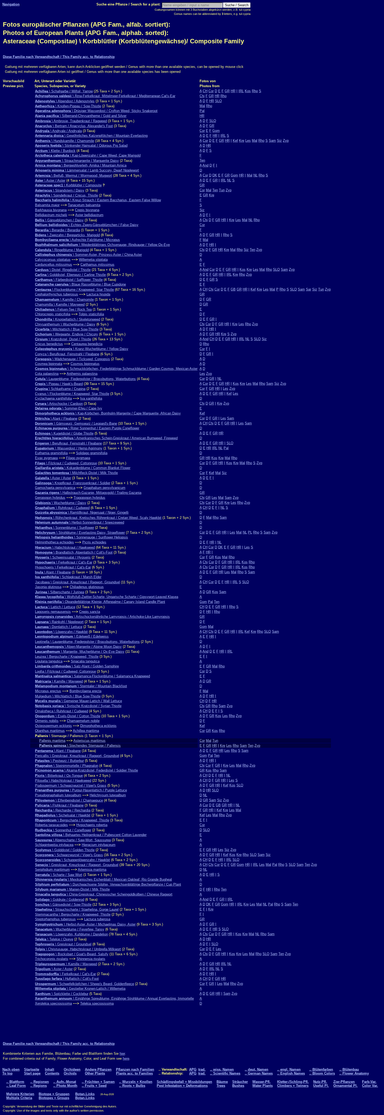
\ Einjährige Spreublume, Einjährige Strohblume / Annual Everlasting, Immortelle (114, 998)
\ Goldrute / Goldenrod (59, 900)
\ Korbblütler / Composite (68, 185)
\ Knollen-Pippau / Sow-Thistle (68, 106)
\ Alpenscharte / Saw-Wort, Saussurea (73, 840)
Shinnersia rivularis (91, 959)
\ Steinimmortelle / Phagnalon (66, 766)
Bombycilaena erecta (85, 691)
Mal (202, 106)
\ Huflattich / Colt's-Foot (67, 979)
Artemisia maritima (92, 869)
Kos (248, 91)
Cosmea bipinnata (48, 364)
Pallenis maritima (52, 741)
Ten (202, 160)
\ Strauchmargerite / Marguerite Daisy (77, 161)
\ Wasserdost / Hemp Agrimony (68, 448)
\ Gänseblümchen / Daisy (59, 220)
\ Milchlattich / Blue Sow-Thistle (66, 329)
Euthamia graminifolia (51, 453)
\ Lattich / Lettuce (55, 607)
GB (233, 289)
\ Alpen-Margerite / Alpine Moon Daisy (78, 647)
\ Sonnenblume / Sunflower (64, 528)
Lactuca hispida (98, 294)
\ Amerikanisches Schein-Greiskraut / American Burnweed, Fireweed (106, 438)
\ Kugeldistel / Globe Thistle (64, 433)
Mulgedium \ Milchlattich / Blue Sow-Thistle (68, 696)
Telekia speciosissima (97, 1003)
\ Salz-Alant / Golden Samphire (77, 666)
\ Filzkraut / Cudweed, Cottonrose (66, 463)
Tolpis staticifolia (91, 314)
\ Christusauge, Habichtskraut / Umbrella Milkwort (78, 949)
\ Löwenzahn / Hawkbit (61, 632)
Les (248, 141)
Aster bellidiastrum (89, 215)
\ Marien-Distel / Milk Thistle (72, 889)
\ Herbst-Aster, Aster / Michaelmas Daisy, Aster (85, 924)
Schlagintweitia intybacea (54, 845)
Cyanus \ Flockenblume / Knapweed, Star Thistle (72, 394)
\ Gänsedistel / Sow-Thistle (63, 904)
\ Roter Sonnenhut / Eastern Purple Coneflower (87, 428)
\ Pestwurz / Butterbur (59, 761)
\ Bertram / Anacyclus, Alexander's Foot (74, 126)
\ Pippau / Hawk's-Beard (59, 384)
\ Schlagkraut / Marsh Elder (68, 577)
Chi (202, 96)
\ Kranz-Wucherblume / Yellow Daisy (81, 349)
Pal (202, 111)
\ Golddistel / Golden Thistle (65, 850)
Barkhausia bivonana (51, 210)
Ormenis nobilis (47, 721)
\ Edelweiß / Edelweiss (72, 636)
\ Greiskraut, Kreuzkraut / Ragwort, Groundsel (76, 865)
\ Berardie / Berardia (57, 230)
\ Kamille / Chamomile (64, 299)
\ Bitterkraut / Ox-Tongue (59, 776)
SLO (218, 101)
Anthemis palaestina (82, 374)
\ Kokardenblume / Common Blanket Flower (82, 468)
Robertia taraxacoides (51, 825)
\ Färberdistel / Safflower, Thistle (69, 280)
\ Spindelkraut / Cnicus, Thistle (66, 195)
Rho (255, 91)
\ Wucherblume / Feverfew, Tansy (69, 929)
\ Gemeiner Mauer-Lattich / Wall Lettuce (78, 701)
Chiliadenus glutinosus (87, 587)
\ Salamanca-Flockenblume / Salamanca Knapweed (92, 676)
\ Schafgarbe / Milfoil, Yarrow (64, 91)
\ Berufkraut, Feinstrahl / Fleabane (68, 443)
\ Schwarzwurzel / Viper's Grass (69, 855)
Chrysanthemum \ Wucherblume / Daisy (65, 324)
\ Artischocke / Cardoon (59, 404)
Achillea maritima (86, 731)
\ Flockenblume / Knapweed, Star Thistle (74, 290)
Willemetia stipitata (93, 260)
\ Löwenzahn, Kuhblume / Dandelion (71, 934)
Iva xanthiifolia (91, 398)
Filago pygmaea (78, 458)
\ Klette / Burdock (55, 151)
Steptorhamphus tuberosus (55, 919)
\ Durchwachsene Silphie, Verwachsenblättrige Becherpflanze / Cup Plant (108, 884)
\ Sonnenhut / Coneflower (63, 830)
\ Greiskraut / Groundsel (63, 944)
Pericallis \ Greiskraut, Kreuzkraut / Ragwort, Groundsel (77, 756)
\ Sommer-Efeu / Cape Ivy (68, 408)
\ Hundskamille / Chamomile (64, 141)
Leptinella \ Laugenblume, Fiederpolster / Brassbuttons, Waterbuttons (87, 642)
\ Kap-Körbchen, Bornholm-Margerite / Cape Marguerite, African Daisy (108, 413)
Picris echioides (94, 542)
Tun (222, 190)
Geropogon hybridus (50, 498)
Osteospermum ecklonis (53, 726)
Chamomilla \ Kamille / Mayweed (60, 304)
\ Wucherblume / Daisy (60, 503)
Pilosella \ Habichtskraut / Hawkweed (63, 780)
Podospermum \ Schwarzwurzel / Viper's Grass (70, 785)
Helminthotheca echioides (54, 542)
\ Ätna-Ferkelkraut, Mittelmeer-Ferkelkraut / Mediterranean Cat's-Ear (105, 96)
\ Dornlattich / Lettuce (58, 627)
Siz (279, 141)
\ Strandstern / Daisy (59, 190)
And (205, 165)
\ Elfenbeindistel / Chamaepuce (69, 800)
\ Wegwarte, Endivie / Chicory (66, 334)
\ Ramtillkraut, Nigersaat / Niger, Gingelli (82, 512)
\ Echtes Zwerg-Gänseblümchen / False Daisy (86, 225)
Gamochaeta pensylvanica (55, 488)
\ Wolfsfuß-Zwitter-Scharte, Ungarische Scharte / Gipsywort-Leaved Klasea (106, 597)
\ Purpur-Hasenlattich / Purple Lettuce (81, 790)
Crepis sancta (89, 612)
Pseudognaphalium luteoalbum (58, 795)
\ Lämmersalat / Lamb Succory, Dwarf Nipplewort (87, 170)
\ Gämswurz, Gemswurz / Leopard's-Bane (76, 423)
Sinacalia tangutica (85, 661)
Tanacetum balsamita (84, 205)
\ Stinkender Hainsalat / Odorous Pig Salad (81, 145)
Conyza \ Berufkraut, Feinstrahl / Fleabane (67, 354)
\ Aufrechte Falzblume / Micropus (77, 240)
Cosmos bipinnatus (85, 364)
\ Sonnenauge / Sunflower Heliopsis (81, 537)
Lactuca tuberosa (97, 919)
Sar (308, 289)
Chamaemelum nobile (83, 721)
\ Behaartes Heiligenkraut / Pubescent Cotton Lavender (91, 835)
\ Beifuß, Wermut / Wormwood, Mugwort (73, 175)
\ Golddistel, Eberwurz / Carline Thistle (70, 275)
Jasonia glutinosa (48, 587)
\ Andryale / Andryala (58, 131)
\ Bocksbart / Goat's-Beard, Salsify (71, 954)
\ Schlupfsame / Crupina (60, 389)
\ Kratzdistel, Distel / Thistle (63, 339)
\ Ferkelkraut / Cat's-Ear (63, 562)
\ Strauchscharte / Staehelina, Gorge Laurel (77, 909)
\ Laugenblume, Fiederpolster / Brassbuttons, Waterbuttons (85, 379)
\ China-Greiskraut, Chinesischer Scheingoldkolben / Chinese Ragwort (103, 894)
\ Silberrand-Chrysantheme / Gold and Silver (80, 116)
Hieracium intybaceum (98, 845)
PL (250, 532)
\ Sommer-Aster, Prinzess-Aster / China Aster (88, 255)
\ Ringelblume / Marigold (62, 250)
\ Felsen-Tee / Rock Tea (63, 309)
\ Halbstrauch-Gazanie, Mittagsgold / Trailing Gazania (88, 493)
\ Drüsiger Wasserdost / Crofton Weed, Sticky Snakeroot (96, 111)
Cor (211, 91)
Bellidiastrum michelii (51, 215)
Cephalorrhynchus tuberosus (56, 294)
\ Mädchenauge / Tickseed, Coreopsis (72, 359)
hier (122, 1053)
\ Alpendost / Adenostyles (65, 101)
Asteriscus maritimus (89, 741)
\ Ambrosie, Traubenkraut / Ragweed (71, 121)
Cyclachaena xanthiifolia (53, 398)
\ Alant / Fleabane (56, 418)
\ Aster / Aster (50, 180)
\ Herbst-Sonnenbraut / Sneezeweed (79, 522)
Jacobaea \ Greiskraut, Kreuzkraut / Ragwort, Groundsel (77, 582)
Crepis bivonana (87, 210)
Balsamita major (47, 205)
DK (214, 175)
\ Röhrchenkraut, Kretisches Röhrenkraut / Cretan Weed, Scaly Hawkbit (98, 518)
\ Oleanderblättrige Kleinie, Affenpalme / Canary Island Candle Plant (100, 602)
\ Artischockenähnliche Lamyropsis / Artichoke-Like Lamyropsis (102, 617)
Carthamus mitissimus (97, 264)
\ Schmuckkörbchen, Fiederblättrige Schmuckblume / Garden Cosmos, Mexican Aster (116, 369)
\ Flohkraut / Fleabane (59, 805)
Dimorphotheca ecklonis (98, 726)
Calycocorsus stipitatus (53, 260)
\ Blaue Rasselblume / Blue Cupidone (80, 284)
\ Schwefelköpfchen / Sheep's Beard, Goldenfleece (84, 984)
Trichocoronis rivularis (51, 959)
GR (227, 91)
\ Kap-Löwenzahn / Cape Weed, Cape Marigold (88, 155)
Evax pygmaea (46, 458)
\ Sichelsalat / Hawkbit (62, 815)
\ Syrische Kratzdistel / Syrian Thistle (78, 706)
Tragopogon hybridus (89, 498)
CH (205, 91)
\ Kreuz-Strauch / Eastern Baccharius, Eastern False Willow (98, 200)
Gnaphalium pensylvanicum (104, 488)
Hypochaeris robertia (91, 825)
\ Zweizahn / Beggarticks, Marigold (67, 235)
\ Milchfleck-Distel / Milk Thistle (76, 473)
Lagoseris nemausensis (53, 612)
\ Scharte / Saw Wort (58, 875)
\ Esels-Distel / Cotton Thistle (67, 716)
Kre (241, 141)
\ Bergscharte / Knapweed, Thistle (72, 820)
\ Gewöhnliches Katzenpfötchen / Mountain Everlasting (91, 136)
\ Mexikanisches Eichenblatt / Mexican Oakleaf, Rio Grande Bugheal (103, 879)
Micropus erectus (48, 691)
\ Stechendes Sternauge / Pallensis (80, 746)
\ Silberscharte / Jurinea (59, 592)
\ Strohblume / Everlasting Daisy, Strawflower (80, 533)
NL (255, 175)
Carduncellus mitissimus (53, 264)
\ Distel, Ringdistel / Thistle (63, 270)
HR (233, 91)
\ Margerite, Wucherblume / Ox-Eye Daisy (79, 652)
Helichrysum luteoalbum (108, 795)
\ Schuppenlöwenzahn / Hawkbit (72, 860)
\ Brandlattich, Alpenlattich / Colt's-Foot (74, 552)
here (126, 1058)
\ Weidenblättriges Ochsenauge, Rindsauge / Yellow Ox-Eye (102, 245)
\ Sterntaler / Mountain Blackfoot (81, 686)
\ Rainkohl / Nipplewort (59, 622)
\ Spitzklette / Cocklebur (61, 994)
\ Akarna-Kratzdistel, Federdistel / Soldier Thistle (86, 770)
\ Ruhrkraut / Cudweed (62, 508)
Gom (216, 131)
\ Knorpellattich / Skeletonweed (67, 319)
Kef (235, 141)
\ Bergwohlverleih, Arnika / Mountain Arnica (80, 165)
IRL (241, 91)
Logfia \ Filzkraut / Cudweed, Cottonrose (65, 671)
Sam (272, 141)
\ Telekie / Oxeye (54, 939)
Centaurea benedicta (86, 344)
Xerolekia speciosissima (53, 1003)
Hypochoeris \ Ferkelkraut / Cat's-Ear (63, 567)
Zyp (286, 141)
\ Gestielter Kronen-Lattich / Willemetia (80, 989)
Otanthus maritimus (50, 731)
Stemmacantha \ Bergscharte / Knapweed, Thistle (72, 914)
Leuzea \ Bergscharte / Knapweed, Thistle (66, 657)
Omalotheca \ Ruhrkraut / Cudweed (61, 711)
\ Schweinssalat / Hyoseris (63, 557)
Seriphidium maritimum (52, 869)
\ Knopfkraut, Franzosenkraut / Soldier (72, 483)
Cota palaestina (47, 374)
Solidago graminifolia (91, 453)
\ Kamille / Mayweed (59, 681)
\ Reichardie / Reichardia (62, 810)
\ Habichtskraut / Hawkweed (65, 547)
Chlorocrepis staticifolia (52, 314)
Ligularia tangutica (48, 661)
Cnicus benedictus (49, 344)
